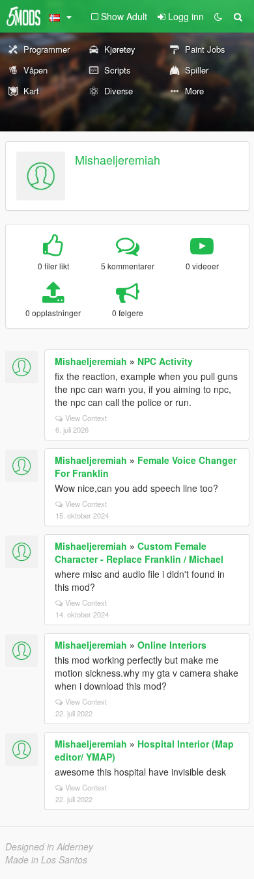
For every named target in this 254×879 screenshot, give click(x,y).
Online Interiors (171, 644)
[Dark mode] (218, 16)
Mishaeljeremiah (117, 159)
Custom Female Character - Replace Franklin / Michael (139, 552)
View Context (86, 417)
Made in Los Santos (46, 859)
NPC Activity (165, 361)
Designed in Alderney (49, 846)
